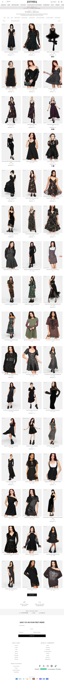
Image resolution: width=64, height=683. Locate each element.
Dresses (3, 4)
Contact (16, 647)
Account (16, 645)
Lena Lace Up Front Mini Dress (32, 88)
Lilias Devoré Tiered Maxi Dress (11, 198)
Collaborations (47, 659)
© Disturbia (32, 677)
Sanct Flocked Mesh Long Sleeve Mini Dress (11, 554)
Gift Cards (16, 659)
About (48, 645)
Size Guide (16, 655)
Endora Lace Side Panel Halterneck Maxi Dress (53, 304)
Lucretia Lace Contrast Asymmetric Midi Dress (11, 410)
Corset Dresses (32, 17)
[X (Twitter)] (44, 666)
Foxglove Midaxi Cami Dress (32, 124)
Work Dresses (57, 17)
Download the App (47, 651)
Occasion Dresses (49, 17)
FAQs (16, 649)
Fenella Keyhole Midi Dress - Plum (53, 124)
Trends (58, 4)
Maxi (12, 17)
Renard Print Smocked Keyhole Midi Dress (32, 304)
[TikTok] (56, 666)
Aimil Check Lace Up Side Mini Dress (53, 269)
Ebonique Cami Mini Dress (52, 88)
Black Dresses (17, 17)
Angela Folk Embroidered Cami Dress (53, 198)
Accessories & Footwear (35, 4)
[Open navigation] (2, 1)
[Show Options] (44, 629)
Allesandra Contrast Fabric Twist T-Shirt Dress (32, 517)
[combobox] (31, 629)
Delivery (16, 651)
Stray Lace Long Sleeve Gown (11, 481)
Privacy (16, 668)
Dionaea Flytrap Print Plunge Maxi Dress (32, 233)
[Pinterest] (52, 666)
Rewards (47, 653)
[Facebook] (40, 666)
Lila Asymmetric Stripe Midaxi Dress (11, 588)
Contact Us (42, 612)
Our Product (48, 649)
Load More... (32, 594)
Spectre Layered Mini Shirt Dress (52, 161)
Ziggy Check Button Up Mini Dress (11, 88)
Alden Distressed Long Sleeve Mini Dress (11, 374)
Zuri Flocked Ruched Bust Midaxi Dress (11, 304)
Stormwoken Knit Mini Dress (32, 588)
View (4, 20)
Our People (48, 647)
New (9, 4)
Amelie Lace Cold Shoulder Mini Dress (32, 554)
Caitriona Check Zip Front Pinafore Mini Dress (11, 269)
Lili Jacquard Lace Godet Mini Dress (32, 374)
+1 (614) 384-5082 (24, 612)
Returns (16, 653)
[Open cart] (61, 2)
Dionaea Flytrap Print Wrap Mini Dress (53, 233)
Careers (47, 655)
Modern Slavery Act (16, 670)
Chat (34, 612)
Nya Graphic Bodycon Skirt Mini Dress (53, 588)
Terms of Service (16, 666)
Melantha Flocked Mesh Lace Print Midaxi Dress (32, 269)
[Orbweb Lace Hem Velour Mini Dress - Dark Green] (53, 56)
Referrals (16, 657)
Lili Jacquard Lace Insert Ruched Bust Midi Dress (53, 374)
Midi (8, 17)
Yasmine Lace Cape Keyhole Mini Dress (32, 481)
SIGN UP (32, 635)
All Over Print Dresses (40, 17)
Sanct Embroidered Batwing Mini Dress (52, 554)
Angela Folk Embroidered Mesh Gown (32, 198)
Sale (52, 4)
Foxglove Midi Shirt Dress (11, 124)
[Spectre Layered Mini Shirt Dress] (53, 166)
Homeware (46, 4)
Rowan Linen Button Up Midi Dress (32, 410)
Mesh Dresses (24, 17)
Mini (4, 17)
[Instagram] (48, 666)
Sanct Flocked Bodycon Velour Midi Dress (53, 410)
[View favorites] (58, 1)
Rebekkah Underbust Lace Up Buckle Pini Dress (53, 481)
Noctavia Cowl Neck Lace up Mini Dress (11, 517)
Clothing (23, 4)
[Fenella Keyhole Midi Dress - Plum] (53, 129)
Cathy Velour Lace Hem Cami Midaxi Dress (11, 233)
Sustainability (16, 672)
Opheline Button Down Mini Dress (32, 161)
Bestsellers (15, 4)
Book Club (48, 657)
